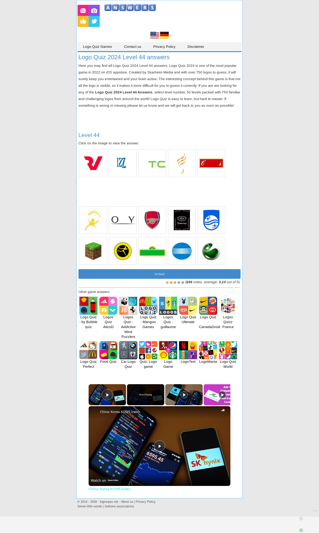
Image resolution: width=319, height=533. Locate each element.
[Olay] (123, 220)
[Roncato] (93, 163)
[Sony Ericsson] (211, 251)
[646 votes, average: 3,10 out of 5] (167, 282)
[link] (94, 412)
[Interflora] (123, 251)
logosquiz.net (109, 501)
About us (127, 501)
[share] (223, 410)
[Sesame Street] (152, 251)
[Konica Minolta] (182, 251)
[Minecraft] (93, 251)
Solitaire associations (119, 506)
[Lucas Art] (93, 220)
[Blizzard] (123, 163)
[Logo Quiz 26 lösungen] (164, 35)
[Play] (184, 394)
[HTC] (152, 163)
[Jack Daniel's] (182, 220)
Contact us (132, 47)
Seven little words (89, 506)
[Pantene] (182, 163)
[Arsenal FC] (152, 220)
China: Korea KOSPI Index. (120, 411)
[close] (301, 518)
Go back (159, 274)
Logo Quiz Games (97, 47)
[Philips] (211, 220)
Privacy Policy (164, 47)
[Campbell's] (211, 163)
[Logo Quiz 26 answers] (154, 35)
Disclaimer (196, 47)
